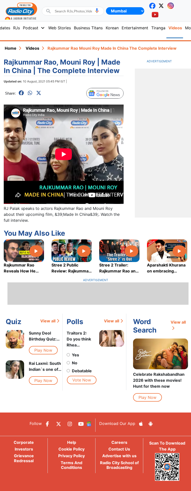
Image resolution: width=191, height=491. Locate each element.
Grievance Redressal (24, 458)
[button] (97, 10)
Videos (32, 48)
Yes (75, 354)
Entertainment (135, 27)
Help (71, 442)
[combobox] (73, 11)
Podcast (30, 27)
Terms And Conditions (71, 465)
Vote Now (81, 380)
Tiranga (158, 27)
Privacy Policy (71, 455)
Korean (112, 27)
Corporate (24, 442)
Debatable (82, 370)
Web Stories (59, 27)
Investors (24, 449)
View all (47, 320)
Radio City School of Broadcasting (119, 465)
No (74, 362)
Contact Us (119, 449)
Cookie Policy (71, 449)
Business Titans (88, 27)
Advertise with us (119, 455)
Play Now (43, 350)
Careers (119, 442)
